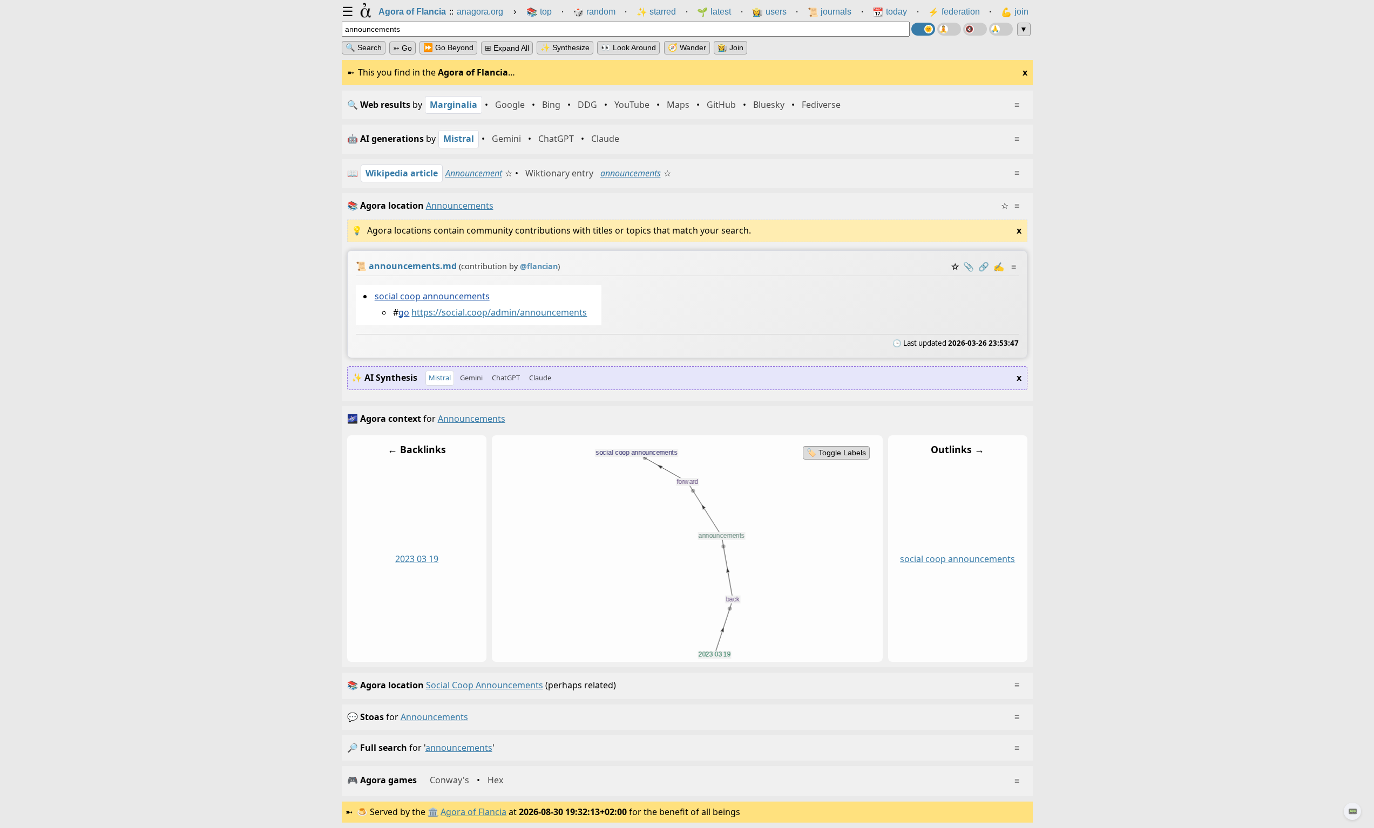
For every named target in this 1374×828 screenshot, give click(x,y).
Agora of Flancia (473, 812)
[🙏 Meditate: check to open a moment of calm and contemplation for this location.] (1001, 29)
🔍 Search (364, 47)
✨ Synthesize (565, 47)
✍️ (998, 266)
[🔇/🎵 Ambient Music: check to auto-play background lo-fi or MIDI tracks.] (975, 29)
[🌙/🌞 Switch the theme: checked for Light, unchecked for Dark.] (923, 29)
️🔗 (983, 266)
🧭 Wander (687, 47)
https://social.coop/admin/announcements (499, 312)
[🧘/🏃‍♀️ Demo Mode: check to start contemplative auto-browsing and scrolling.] (949, 29)
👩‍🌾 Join (730, 47)
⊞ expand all (507, 48)
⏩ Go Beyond (448, 47)
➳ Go (402, 48)
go (403, 312)
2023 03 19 (416, 559)
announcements (630, 173)
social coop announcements (431, 296)
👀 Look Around (628, 47)
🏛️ (433, 812)
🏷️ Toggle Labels (835, 452)
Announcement (473, 173)
